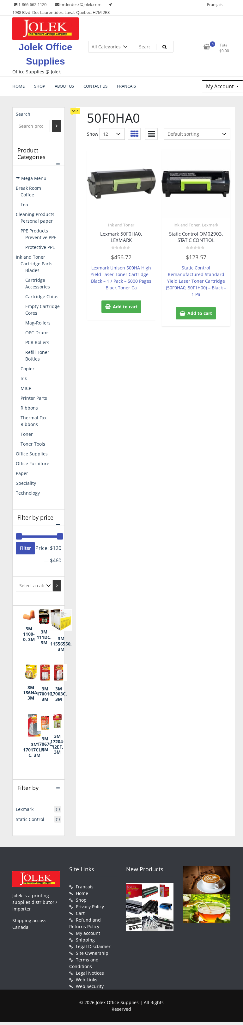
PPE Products (34, 231)
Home (82, 893)
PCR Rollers (37, 342)
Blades (32, 270)
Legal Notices (90, 973)
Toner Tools (33, 444)
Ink (24, 378)
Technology (28, 493)
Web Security (90, 986)
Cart (80, 913)
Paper (22, 473)
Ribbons (29, 408)
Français (214, 4)
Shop (81, 900)
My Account (220, 86)
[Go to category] (57, 585)
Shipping (85, 940)
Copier (27, 369)
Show (92, 134)
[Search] (56, 126)
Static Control (30, 819)
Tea (24, 204)
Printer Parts (34, 398)
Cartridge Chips (41, 296)
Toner (27, 434)
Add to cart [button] (125, 307)
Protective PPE (40, 247)
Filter (25, 548)
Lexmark (210, 225)
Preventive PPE (40, 237)
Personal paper (37, 221)
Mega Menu (33, 178)
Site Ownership (92, 953)
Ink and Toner (121, 225)
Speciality (26, 483)
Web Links (86, 980)
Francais (85, 887)
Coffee (27, 195)
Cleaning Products (35, 214)
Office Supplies (32, 454)
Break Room (28, 188)
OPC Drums (37, 333)
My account (88, 933)
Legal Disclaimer (93, 946)
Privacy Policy (90, 907)
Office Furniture (32, 463)
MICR (26, 388)
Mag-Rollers (38, 323)
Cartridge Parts (36, 264)
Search (23, 114)
